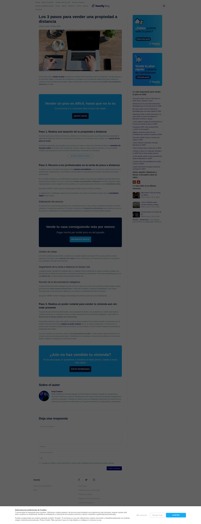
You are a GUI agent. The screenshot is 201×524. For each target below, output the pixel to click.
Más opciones (142, 515)
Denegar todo (157, 515)
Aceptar (175, 515)
